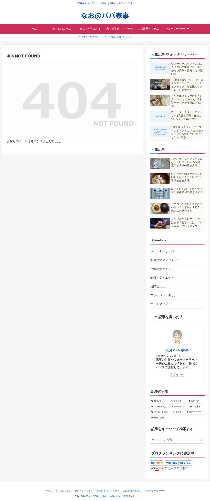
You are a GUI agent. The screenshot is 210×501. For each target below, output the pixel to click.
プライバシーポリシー (165, 295)
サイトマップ (159, 304)
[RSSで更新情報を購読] (182, 374)
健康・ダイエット (162, 277)
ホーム (48, 490)
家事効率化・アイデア (165, 260)
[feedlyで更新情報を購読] (177, 374)
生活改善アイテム (162, 269)
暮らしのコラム (63, 490)
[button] (201, 440)
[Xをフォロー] (172, 374)
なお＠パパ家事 (177, 350)
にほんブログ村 (175, 468)
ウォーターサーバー (163, 251)
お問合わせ (157, 286)
